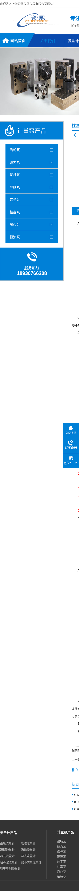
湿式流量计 (28, 856)
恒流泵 (15, 237)
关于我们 (47, 41)
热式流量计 (7, 856)
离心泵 (15, 224)
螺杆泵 (15, 175)
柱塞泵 (15, 212)
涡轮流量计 (28, 849)
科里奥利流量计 (10, 868)
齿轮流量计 (7, 843)
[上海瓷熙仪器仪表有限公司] (32, 26)
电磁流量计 (28, 843)
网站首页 (17, 41)
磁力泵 (15, 162)
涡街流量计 (7, 849)
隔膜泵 (15, 187)
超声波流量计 (9, 862)
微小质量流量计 (31, 862)
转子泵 (15, 200)
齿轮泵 (15, 150)
